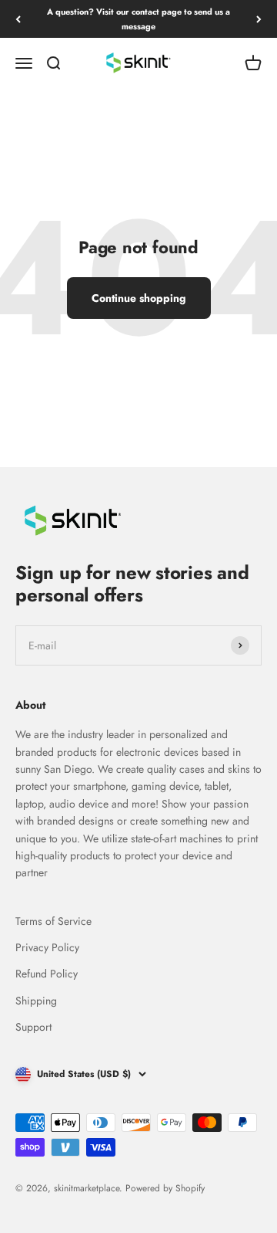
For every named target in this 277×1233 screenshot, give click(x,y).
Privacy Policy (47, 947)
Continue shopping (139, 298)
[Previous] (18, 19)
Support (33, 1027)
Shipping (36, 1000)
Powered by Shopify (165, 1188)
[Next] (259, 19)
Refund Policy (46, 973)
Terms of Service (53, 921)
